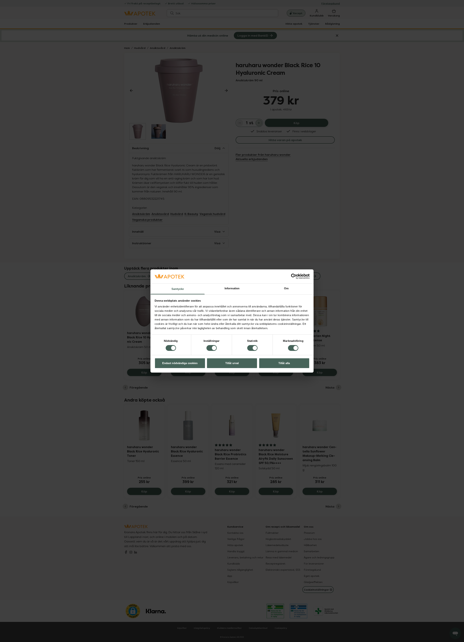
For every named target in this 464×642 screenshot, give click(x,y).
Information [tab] (232, 288)
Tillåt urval (232, 363)
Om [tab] (286, 288)
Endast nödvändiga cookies (180, 363)
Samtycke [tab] (177, 288)
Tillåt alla (284, 363)
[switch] (211, 348)
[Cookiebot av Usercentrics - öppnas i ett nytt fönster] (294, 276)
